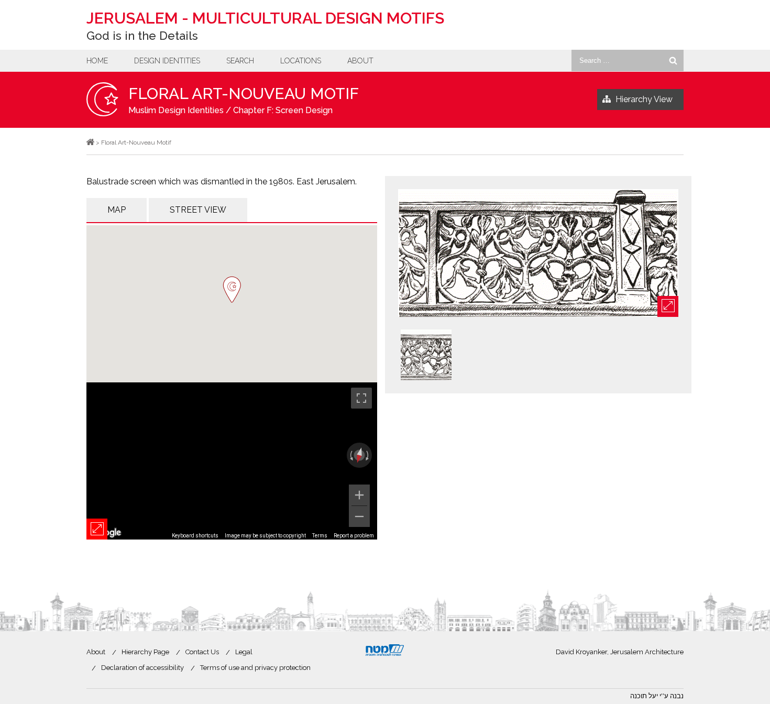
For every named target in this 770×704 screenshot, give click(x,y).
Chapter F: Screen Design (283, 110)
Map (116, 210)
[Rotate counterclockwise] (350, 455)
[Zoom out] (359, 516)
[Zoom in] (359, 495)
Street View (198, 210)
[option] (538, 254)
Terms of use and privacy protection (255, 668)
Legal (243, 652)
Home (97, 61)
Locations (300, 61)
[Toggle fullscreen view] (361, 398)
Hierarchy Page (145, 652)
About (360, 61)
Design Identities (167, 61)
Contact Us (202, 652)
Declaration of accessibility (142, 668)
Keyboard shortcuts (195, 535)
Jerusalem (265, 18)
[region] (231, 461)
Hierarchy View (644, 99)
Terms (319, 535)
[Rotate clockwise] (368, 455)
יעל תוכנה (644, 696)
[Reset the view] (359, 455)
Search (240, 61)
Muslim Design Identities (176, 110)
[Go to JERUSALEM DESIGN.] (90, 142)
